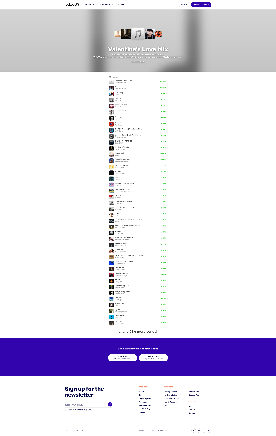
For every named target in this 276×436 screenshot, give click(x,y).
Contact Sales (201, 4)
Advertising (143, 402)
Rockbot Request (146, 409)
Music (141, 392)
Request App (193, 395)
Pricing (120, 4)
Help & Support (170, 402)
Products (89, 4)
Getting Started (170, 392)
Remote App (193, 392)
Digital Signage (145, 399)
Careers (191, 410)
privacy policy (87, 410)
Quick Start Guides (171, 399)
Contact (191, 413)
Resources (105, 4)
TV (140, 395)
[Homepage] (71, 4)
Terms (141, 430)
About (191, 406)
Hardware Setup (170, 395)
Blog (166, 405)
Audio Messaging (146, 405)
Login (184, 4)
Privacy (151, 430)
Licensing (163, 430)
